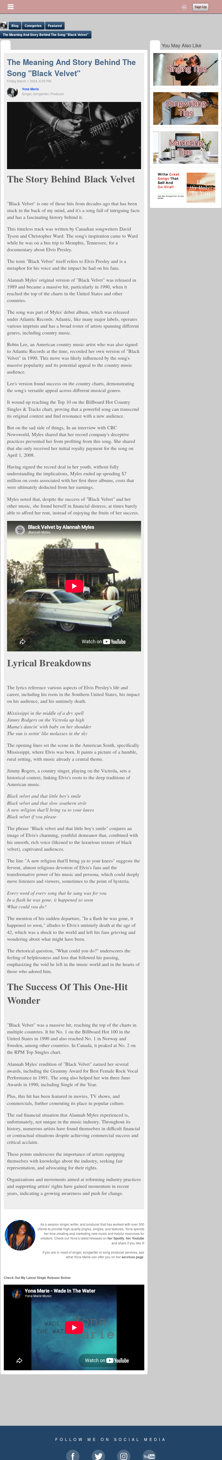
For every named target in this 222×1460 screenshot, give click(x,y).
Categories (33, 25)
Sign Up (201, 7)
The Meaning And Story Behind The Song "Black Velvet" (46, 34)
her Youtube (135, 1238)
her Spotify (115, 1238)
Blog (14, 25)
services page (132, 1256)
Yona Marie (30, 88)
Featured (55, 25)
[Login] (184, 7)
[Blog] (5, 45)
